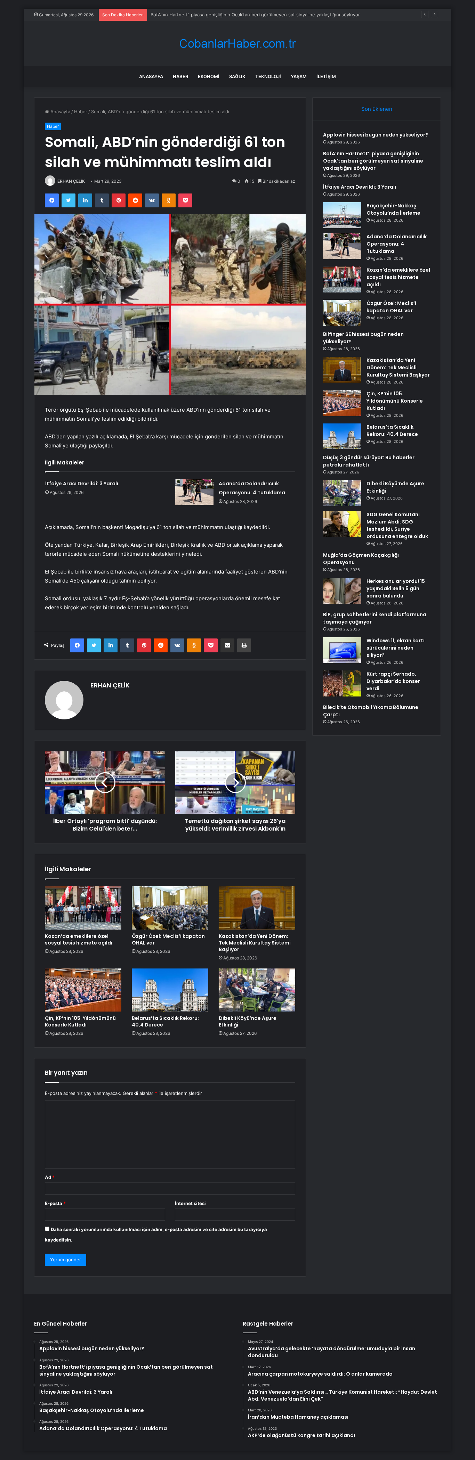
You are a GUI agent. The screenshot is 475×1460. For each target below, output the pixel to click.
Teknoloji (268, 76)
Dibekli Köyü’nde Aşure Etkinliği (247, 1021)
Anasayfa (151, 76)
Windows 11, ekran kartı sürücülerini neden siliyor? (396, 648)
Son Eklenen (376, 109)
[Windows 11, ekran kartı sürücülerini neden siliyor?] (342, 650)
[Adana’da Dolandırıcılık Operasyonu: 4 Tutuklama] (194, 492)
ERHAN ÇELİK (71, 181)
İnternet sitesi (190, 1203)
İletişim (326, 76)
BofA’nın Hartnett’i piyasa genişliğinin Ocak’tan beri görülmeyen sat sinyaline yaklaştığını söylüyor (373, 161)
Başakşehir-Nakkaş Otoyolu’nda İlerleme (393, 209)
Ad (50, 1177)
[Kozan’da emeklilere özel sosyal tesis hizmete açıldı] (83, 907)
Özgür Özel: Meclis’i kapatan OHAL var (168, 939)
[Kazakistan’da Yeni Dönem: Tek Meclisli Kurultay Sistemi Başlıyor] (257, 907)
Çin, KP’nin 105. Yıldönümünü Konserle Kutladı (80, 1021)
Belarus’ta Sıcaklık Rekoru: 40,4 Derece (165, 1021)
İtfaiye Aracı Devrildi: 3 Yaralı (181, 14)
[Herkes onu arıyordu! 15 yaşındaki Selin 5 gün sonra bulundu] (342, 591)
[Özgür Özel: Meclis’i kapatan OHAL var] (170, 907)
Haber (180, 76)
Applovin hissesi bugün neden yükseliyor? (375, 134)
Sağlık (237, 76)
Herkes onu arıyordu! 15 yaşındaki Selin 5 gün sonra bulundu (396, 588)
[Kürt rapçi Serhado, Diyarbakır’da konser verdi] (342, 683)
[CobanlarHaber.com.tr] (237, 43)
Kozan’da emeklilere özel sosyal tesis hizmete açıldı (78, 939)
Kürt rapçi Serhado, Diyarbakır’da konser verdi (393, 681)
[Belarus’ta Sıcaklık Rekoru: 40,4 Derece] (170, 990)
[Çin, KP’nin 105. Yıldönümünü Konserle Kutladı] (83, 990)
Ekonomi (208, 76)
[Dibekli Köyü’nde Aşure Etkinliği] (257, 990)
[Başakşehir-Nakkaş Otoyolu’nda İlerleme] (342, 215)
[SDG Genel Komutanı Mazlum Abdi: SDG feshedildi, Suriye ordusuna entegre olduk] (342, 524)
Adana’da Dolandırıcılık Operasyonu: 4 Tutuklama (397, 244)
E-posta (55, 1203)
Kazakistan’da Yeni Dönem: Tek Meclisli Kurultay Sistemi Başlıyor (255, 943)
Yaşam (299, 76)
